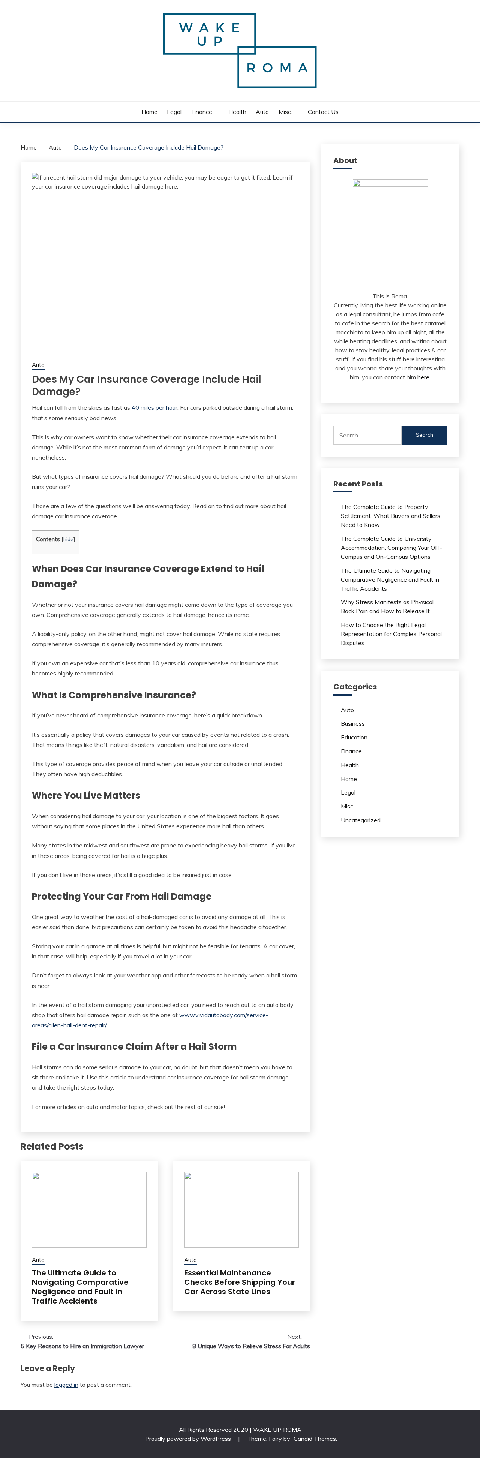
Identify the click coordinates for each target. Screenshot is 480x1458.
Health (237, 111)
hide (68, 539)
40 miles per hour (154, 407)
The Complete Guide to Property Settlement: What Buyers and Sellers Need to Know (390, 515)
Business (353, 723)
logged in (66, 1384)
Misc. (285, 111)
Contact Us (323, 111)
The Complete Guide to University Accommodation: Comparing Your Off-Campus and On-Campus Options (391, 547)
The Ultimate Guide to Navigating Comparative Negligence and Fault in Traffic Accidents (80, 1287)
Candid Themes (315, 1438)
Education (354, 737)
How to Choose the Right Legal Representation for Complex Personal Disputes (391, 634)
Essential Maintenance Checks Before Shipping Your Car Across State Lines (239, 1282)
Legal (174, 111)
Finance (201, 111)
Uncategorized (361, 820)
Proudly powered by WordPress (188, 1438)
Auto (262, 111)
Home (149, 111)
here (423, 377)
